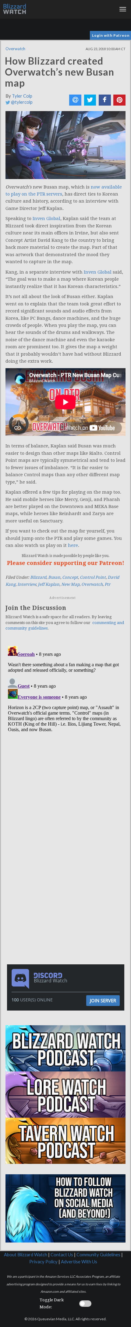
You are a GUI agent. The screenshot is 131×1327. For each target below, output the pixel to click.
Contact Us (62, 1254)
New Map (70, 584)
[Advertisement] (67, 840)
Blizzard (38, 577)
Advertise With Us (79, 1261)
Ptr (107, 584)
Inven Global (46, 218)
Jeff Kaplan (48, 584)
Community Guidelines (98, 1254)
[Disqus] (65, 720)
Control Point (93, 577)
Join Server (103, 1000)
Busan (54, 577)
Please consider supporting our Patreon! (65, 563)
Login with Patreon (110, 35)
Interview (26, 584)
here (73, 545)
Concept (70, 577)
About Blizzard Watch (25, 1254)
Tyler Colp (22, 96)
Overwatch (15, 48)
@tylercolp (21, 102)
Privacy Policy (43, 1261)
